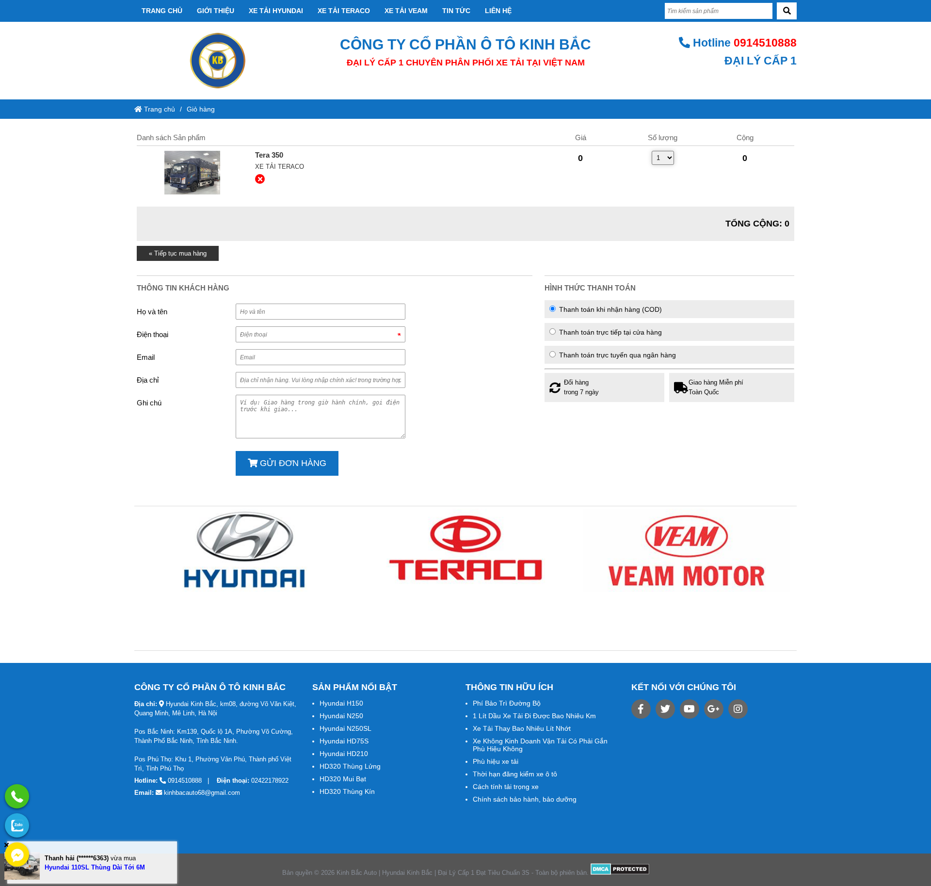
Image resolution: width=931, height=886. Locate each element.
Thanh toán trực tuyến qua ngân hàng (616, 355)
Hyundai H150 (341, 703)
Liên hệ (498, 11)
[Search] (787, 10)
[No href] (244, 550)
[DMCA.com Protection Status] (620, 872)
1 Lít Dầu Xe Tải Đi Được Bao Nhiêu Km (534, 716)
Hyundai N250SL (345, 728)
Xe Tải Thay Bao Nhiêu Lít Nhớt (522, 728)
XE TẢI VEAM (406, 11)
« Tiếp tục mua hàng (178, 253)
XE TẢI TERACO (344, 11)
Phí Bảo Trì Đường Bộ (507, 703)
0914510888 (765, 42)
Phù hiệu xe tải (495, 761)
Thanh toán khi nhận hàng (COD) (609, 309)
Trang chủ (162, 11)
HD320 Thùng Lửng (350, 766)
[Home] (217, 61)
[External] (192, 172)
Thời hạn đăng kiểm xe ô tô (515, 774)
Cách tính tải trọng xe (506, 786)
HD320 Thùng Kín (347, 791)
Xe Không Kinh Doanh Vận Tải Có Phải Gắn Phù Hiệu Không (540, 745)
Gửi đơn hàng (291, 463)
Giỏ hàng (201, 109)
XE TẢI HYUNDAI (276, 11)
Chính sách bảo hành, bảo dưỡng (525, 799)
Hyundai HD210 (344, 753)
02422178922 (270, 780)
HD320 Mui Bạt (343, 779)
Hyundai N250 (341, 716)
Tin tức (456, 11)
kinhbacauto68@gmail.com (202, 792)
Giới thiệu (215, 11)
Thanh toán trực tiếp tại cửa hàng (609, 332)
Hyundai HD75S (344, 741)
